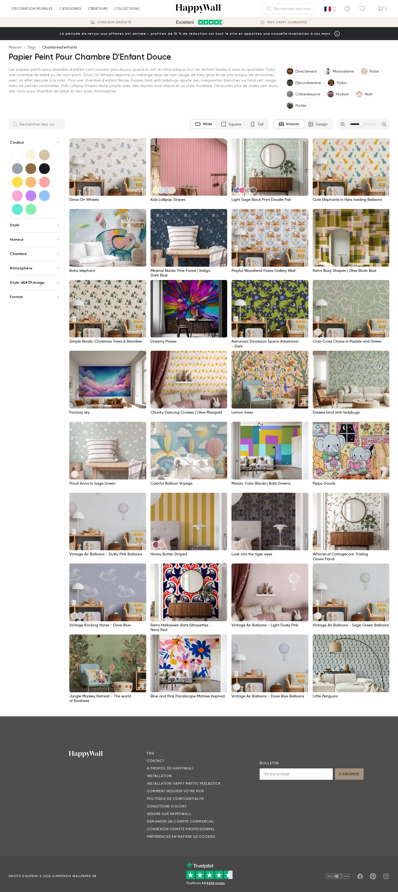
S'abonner (349, 774)
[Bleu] (44, 195)
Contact (155, 761)
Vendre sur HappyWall (169, 814)
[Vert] (30, 209)
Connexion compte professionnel (181, 829)
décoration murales (32, 9)
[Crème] (30, 155)
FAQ (151, 753)
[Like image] (140, 144)
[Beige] (44, 155)
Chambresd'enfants (59, 47)
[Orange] (30, 182)
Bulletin (269, 763)
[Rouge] (44, 182)
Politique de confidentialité (175, 799)
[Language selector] (330, 9)
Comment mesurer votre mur (175, 791)
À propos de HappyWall (170, 768)
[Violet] (30, 195)
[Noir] (44, 168)
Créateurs (98, 9)
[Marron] (30, 168)
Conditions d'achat (167, 806)
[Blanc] (17, 155)
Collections (127, 9)
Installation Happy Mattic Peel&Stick (184, 783)
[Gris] (17, 168)
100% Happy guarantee (287, 22)
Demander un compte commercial (180, 821)
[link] (156, 190)
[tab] (204, 124)
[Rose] (17, 195)
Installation (159, 776)
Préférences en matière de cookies (181, 837)
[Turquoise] (17, 209)
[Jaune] (17, 182)
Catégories (71, 9)
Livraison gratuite (114, 22)
